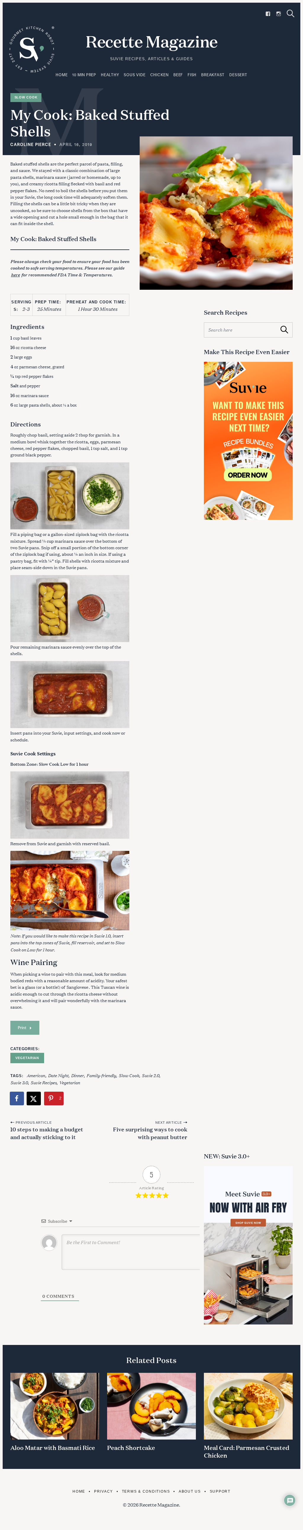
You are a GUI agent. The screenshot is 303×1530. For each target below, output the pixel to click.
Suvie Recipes (43, 1082)
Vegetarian (27, 1058)
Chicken (159, 74)
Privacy (103, 1491)
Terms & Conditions (146, 1491)
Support (220, 1491)
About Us (190, 1491)
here (15, 274)
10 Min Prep (84, 74)
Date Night (58, 1075)
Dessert (238, 74)
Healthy (110, 74)
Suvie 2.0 (150, 1075)
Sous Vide (134, 74)
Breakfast (213, 74)
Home (61, 74)
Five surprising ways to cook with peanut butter (150, 1133)
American (36, 1075)
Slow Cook (26, 97)
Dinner (77, 1075)
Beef (178, 74)
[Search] (290, 13)
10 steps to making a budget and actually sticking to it (46, 1133)
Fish (192, 74)
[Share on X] (34, 1098)
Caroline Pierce (30, 144)
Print (22, 1027)
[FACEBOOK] (267, 13)
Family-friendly (101, 1075)
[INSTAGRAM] (278, 13)
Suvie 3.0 (19, 1082)
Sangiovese (77, 987)
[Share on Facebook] (17, 1098)
